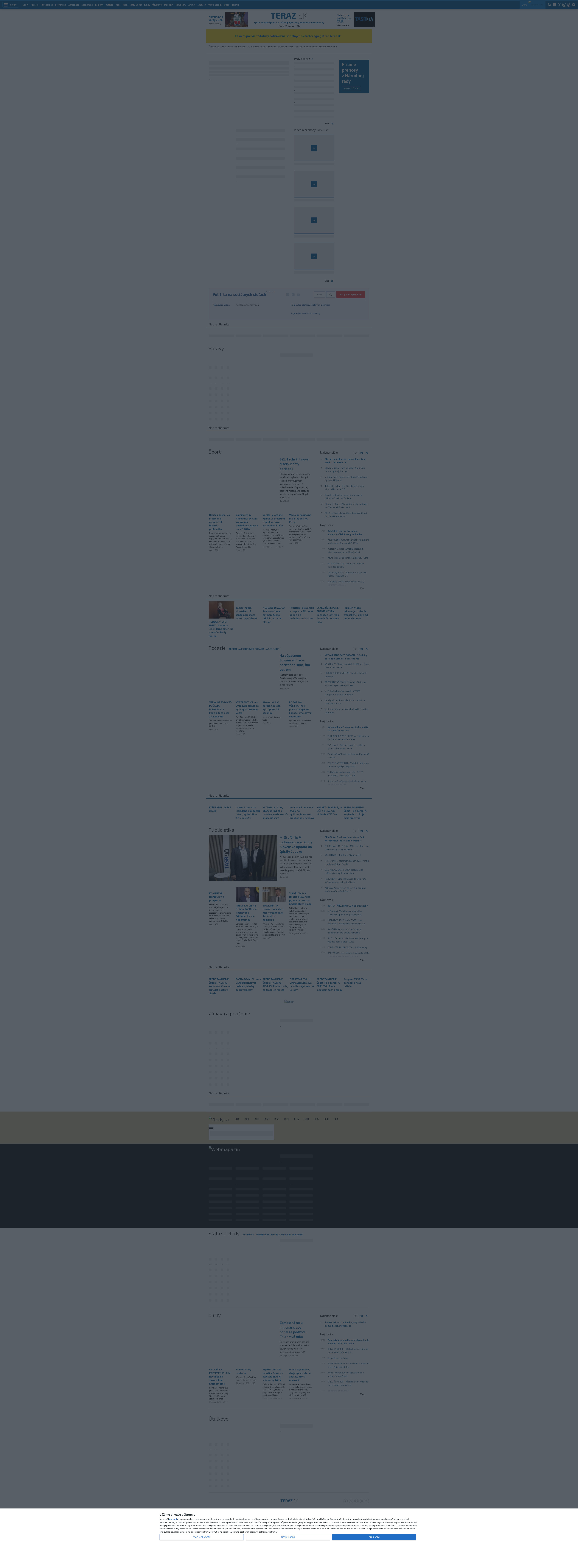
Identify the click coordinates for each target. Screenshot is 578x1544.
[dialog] (289, 1526)
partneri (173, 1519)
